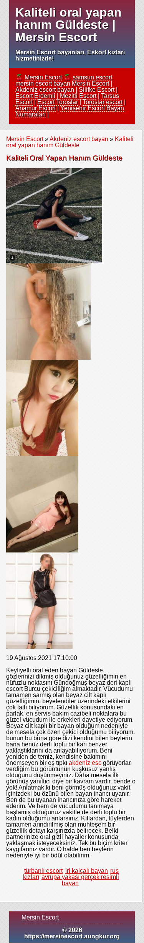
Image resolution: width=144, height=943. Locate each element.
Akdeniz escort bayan (44, 89)
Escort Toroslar (57, 102)
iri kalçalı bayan (86, 870)
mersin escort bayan (42, 83)
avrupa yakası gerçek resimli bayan (80, 880)
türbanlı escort (43, 870)
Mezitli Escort (78, 96)
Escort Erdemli (35, 96)
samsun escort (92, 77)
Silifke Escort (96, 89)
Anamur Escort (35, 108)
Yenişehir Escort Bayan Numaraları (69, 111)
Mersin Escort (43, 77)
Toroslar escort (102, 102)
